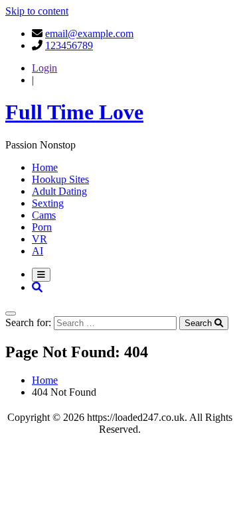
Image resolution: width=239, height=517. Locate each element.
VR (39, 239)
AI (37, 251)
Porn (42, 227)
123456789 (69, 45)
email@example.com (89, 33)
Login (44, 68)
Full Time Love (74, 112)
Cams (44, 215)
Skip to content (36, 11)
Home (45, 167)
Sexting (48, 203)
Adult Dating (59, 191)
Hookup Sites (60, 179)
